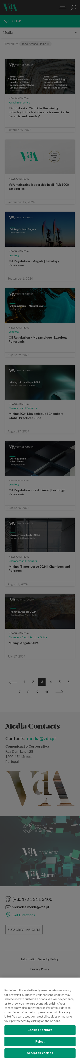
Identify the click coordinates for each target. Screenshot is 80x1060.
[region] (40, 1019)
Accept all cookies (40, 1053)
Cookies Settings (40, 1030)
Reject (40, 1041)
